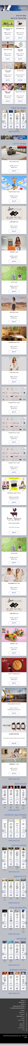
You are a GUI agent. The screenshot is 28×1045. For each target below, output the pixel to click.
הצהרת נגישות (21, 1002)
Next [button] (25, 121)
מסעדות (22, 1018)
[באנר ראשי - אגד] (14, 8)
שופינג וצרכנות (21, 1020)
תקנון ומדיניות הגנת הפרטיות (18, 1006)
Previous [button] (3, 121)
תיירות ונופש (21, 1024)
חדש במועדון (21, 1012)
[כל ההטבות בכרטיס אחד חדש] (14, 137)
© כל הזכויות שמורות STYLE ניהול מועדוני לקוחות (15, 1036)
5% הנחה (20, 80)
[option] (5, 119)
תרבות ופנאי (22, 1026)
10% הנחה (23, 861)
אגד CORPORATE (20, 1016)
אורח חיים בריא (21, 1028)
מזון (23, 1022)
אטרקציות (22, 1014)
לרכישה (20, 38)
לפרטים (5, 800)
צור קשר (22, 1000)
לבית (23, 1029)
